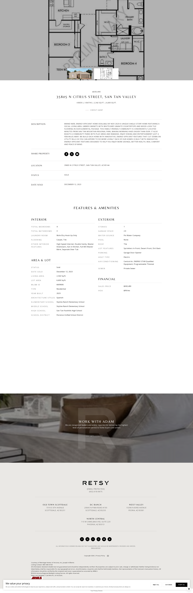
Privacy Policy (100, 556)
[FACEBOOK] (82, 539)
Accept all (181, 585)
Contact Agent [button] (96, 110)
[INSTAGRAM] (98, 539)
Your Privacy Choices (96, 591)
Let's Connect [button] (96, 436)
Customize (168, 585)
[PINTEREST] (110, 539)
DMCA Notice (95, 548)
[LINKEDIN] (87, 539)
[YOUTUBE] (104, 539)
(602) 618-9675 (95, 491)
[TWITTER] (93, 539)
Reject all (156, 585)
